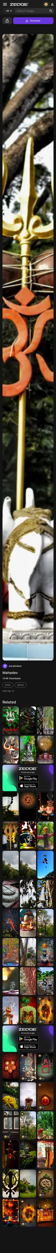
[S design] (45, 981)
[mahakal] (10, 750)
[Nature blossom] (10, 1096)
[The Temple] (28, 865)
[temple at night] (45, 1213)
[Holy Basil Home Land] (45, 1125)
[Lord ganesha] (28, 1096)
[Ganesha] (28, 720)
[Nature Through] (45, 865)
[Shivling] (28, 923)
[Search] (50, 10)
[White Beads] (45, 894)
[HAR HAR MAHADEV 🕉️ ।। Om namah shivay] (45, 750)
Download (35, 20)
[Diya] (10, 1067)
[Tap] (28, 1155)
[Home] (10, 806)
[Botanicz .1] (28, 981)
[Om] (10, 981)
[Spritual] (10, 865)
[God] (10, 894)
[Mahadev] (45, 952)
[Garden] (28, 952)
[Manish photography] (45, 836)
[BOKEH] (10, 1155)
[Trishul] (10, 836)
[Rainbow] (28, 1184)
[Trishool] (10, 1010)
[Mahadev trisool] (10, 720)
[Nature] (28, 894)
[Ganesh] (28, 750)
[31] (45, 720)
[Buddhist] (10, 952)
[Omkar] (28, 806)
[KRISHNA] (28, 1010)
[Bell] (10, 923)
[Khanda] (10, 1184)
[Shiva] (28, 836)
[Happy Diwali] (45, 806)
